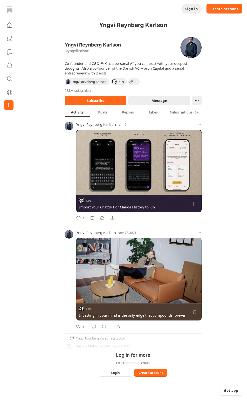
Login (115, 373)
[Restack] (102, 218)
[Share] (112, 218)
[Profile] (9, 92)
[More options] (199, 124)
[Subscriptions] (9, 38)
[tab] (77, 112)
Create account (224, 8)
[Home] (9, 9)
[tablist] (133, 112)
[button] (9, 25)
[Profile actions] (197, 100)
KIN (88, 201)
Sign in (191, 8)
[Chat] (9, 52)
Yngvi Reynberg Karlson (96, 124)
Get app (231, 390)
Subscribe (95, 100)
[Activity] (9, 65)
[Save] (195, 204)
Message (159, 100)
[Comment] (92, 218)
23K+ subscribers (79, 90)
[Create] (9, 105)
